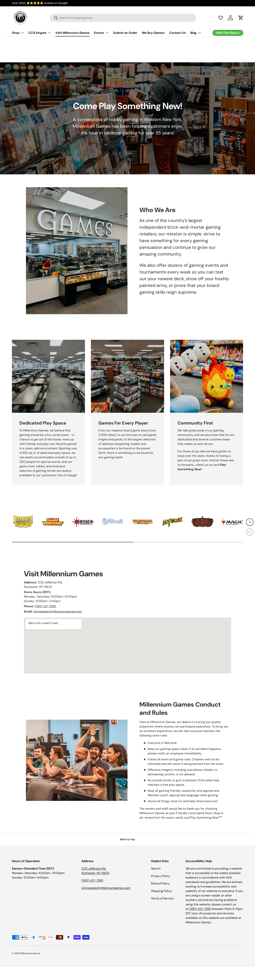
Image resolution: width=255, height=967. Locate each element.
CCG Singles (37, 33)
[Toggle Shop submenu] (22, 32)
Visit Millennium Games (72, 33)
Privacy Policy (160, 876)
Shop (15, 33)
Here (66, 3)
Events (99, 33)
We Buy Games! (153, 33)
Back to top (127, 839)
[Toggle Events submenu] (107, 32)
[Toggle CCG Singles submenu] (49, 32)
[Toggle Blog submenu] (199, 32)
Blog (193, 33)
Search (156, 868)
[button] (220, 18)
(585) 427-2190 (92, 880)
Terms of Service (162, 898)
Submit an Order (125, 33)
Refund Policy (160, 883)
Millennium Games (30, 953)
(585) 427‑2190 (45, 606)
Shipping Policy (161, 891)
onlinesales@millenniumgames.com (57, 611)
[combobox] (123, 18)
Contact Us (177, 33)
